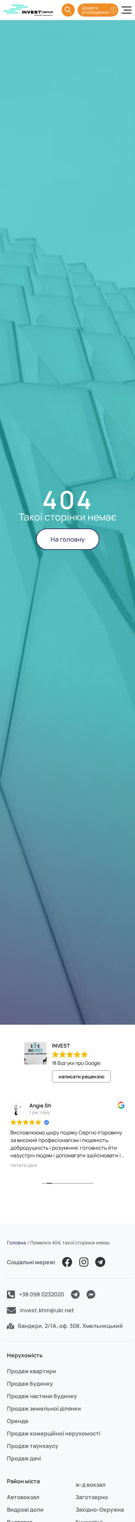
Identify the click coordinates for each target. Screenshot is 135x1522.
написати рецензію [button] (81, 1076)
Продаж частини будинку (42, 1396)
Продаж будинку (30, 1383)
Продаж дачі (24, 1458)
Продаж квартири (31, 1371)
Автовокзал (23, 1497)
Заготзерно (91, 1497)
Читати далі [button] (23, 1165)
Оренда (17, 1421)
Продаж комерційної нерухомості (53, 1433)
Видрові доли (25, 1509)
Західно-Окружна (99, 1509)
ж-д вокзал (90, 1484)
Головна (16, 1242)
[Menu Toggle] (127, 10)
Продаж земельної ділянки (44, 1408)
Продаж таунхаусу (32, 1446)
